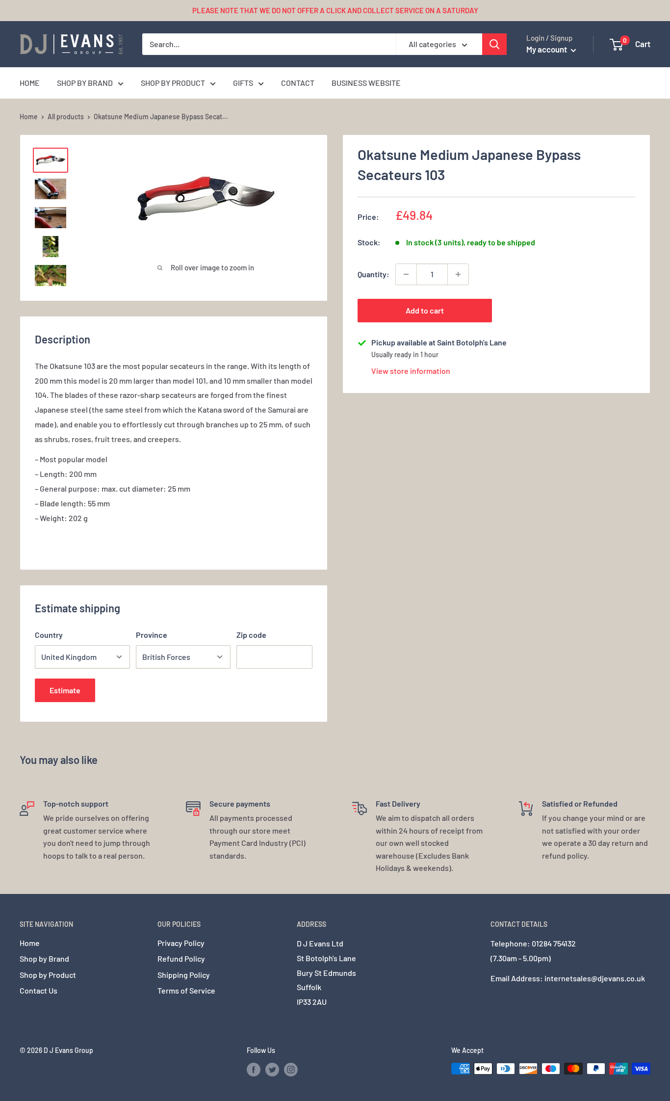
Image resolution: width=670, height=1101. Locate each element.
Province (151, 634)
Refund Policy (181, 958)
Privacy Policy (181, 942)
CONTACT (297, 82)
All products (66, 116)
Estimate (65, 690)
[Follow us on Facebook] (253, 1069)
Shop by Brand (44, 958)
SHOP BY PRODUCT (173, 82)
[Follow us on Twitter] (272, 1069)
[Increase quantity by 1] (458, 274)
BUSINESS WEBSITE (366, 82)
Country (49, 634)
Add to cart (425, 310)
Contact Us (38, 990)
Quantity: (373, 274)
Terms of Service (186, 990)
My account (547, 49)
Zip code (251, 634)
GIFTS (243, 82)
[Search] (494, 44)
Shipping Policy (183, 974)
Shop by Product (48, 974)
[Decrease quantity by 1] (406, 274)
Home (29, 116)
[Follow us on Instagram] (291, 1069)
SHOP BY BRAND (85, 82)
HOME (30, 82)
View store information (410, 370)
